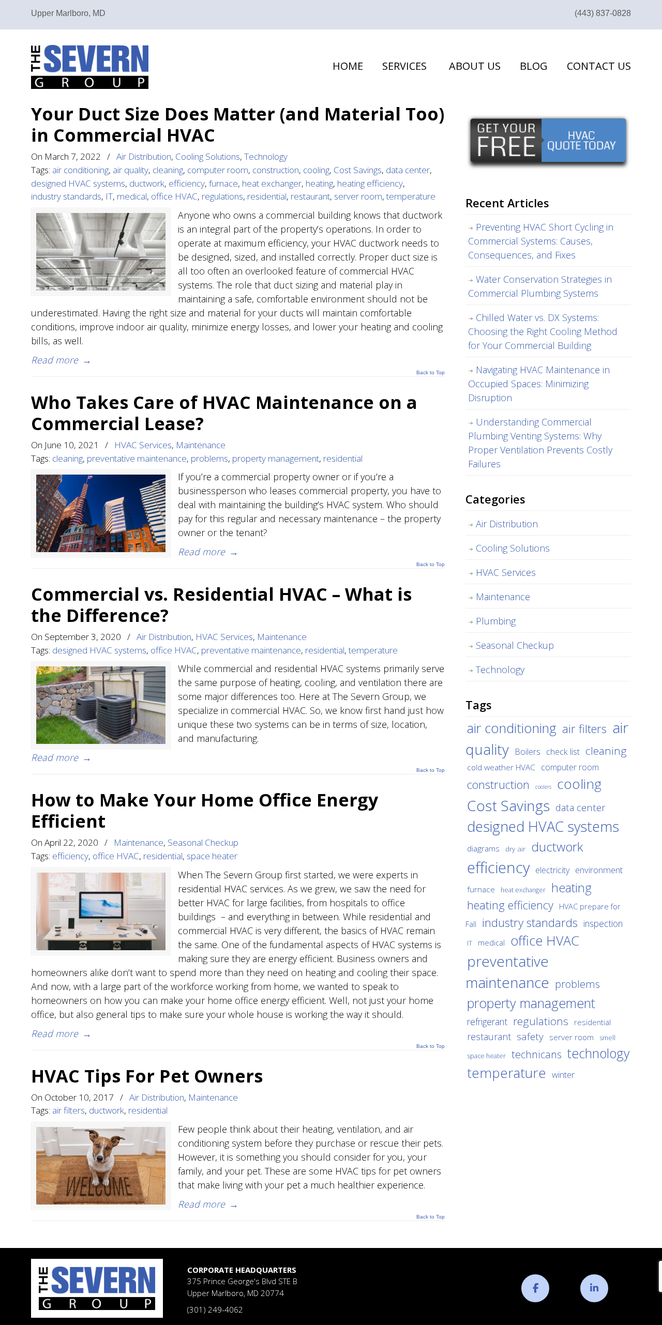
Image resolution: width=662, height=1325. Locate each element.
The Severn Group (89, 67)
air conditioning (80, 170)
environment (599, 870)
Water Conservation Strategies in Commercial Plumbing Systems (540, 286)
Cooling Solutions (207, 156)
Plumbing (496, 621)
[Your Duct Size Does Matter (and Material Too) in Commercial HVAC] (101, 252)
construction (275, 170)
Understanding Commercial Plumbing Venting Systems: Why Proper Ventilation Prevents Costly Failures (540, 443)
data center (408, 170)
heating (319, 183)
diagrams (483, 848)
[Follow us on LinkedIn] (594, 1288)
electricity (552, 870)
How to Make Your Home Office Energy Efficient (204, 810)
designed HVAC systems (78, 183)
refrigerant (487, 1021)
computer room (217, 170)
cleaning (168, 170)
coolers (543, 786)
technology (598, 1053)
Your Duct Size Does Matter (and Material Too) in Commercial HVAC (237, 124)
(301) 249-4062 (215, 1309)
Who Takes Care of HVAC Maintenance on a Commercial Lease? (224, 412)
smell (607, 1037)
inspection (603, 923)
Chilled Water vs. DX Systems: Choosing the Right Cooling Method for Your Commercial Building (543, 331)
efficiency (187, 183)
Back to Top (430, 372)
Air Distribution (143, 156)
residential (267, 196)
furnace (223, 183)
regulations (222, 196)
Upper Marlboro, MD (68, 13)
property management (275, 458)
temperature (410, 196)
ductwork (146, 183)
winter (563, 1074)
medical (132, 196)
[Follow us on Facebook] (535, 1288)
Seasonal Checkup (203, 842)
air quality (130, 170)
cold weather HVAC (501, 767)
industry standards (66, 196)
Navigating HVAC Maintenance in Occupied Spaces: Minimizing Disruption (539, 383)
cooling (316, 170)
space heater (212, 856)
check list (563, 751)
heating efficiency (370, 183)
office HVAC (174, 196)
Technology (266, 156)
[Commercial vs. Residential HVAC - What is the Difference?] (101, 705)
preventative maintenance (137, 458)
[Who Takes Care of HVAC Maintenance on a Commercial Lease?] (101, 513)
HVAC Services (143, 445)
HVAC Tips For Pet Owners (147, 1075)
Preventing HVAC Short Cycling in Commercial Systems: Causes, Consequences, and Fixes (540, 241)
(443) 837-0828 (603, 13)
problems (209, 458)
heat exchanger (272, 183)
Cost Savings (358, 170)
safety (530, 1036)
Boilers (527, 751)
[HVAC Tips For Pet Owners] (101, 1166)
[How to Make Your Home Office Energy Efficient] (101, 911)
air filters (68, 1110)
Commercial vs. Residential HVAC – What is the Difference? (221, 604)
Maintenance (200, 445)
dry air (515, 849)
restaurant (310, 196)
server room (358, 196)
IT (109, 196)
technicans (536, 1054)
